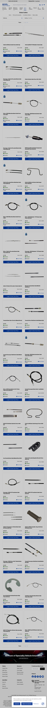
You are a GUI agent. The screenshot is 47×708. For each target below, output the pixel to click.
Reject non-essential (27, 703)
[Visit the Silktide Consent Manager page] (42, 703)
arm (2, 11)
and (2, 9)
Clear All (18, 7)
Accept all (17, 703)
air (2, 14)
